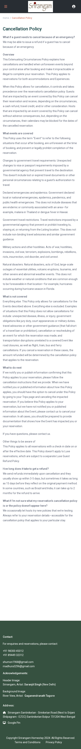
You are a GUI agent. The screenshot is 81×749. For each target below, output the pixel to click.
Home (6, 18)
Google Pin (14, 722)
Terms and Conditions (27, 742)
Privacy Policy (54, 742)
